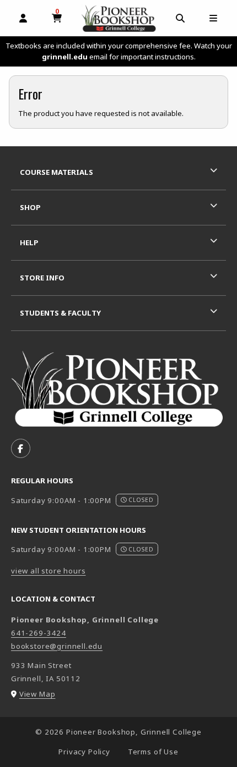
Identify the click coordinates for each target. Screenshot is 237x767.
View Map (37, 694)
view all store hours (48, 571)
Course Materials (56, 172)
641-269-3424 (38, 633)
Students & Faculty (60, 313)
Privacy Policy (84, 752)
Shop (30, 207)
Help (29, 242)
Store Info (42, 278)
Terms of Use (153, 752)
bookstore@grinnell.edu (57, 646)
